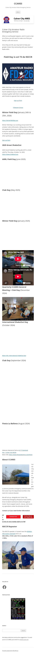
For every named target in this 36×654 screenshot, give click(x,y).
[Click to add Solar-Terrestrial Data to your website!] (18, 619)
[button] (31, 227)
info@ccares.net (24, 639)
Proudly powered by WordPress (10, 650)
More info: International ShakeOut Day (14, 355)
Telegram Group (18, 107)
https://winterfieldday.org (10, 120)
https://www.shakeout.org (10, 154)
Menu (18, 12)
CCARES (18, 3)
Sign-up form (18, 100)
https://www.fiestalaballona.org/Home (20, 455)
